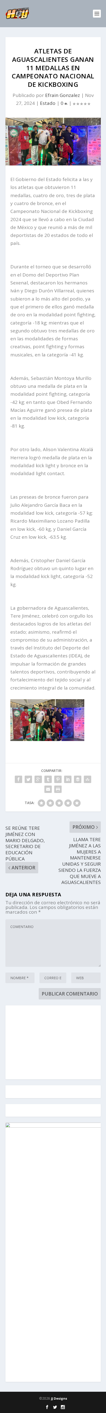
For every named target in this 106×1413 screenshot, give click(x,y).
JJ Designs (59, 1398)
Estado (47, 103)
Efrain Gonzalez (62, 95)
